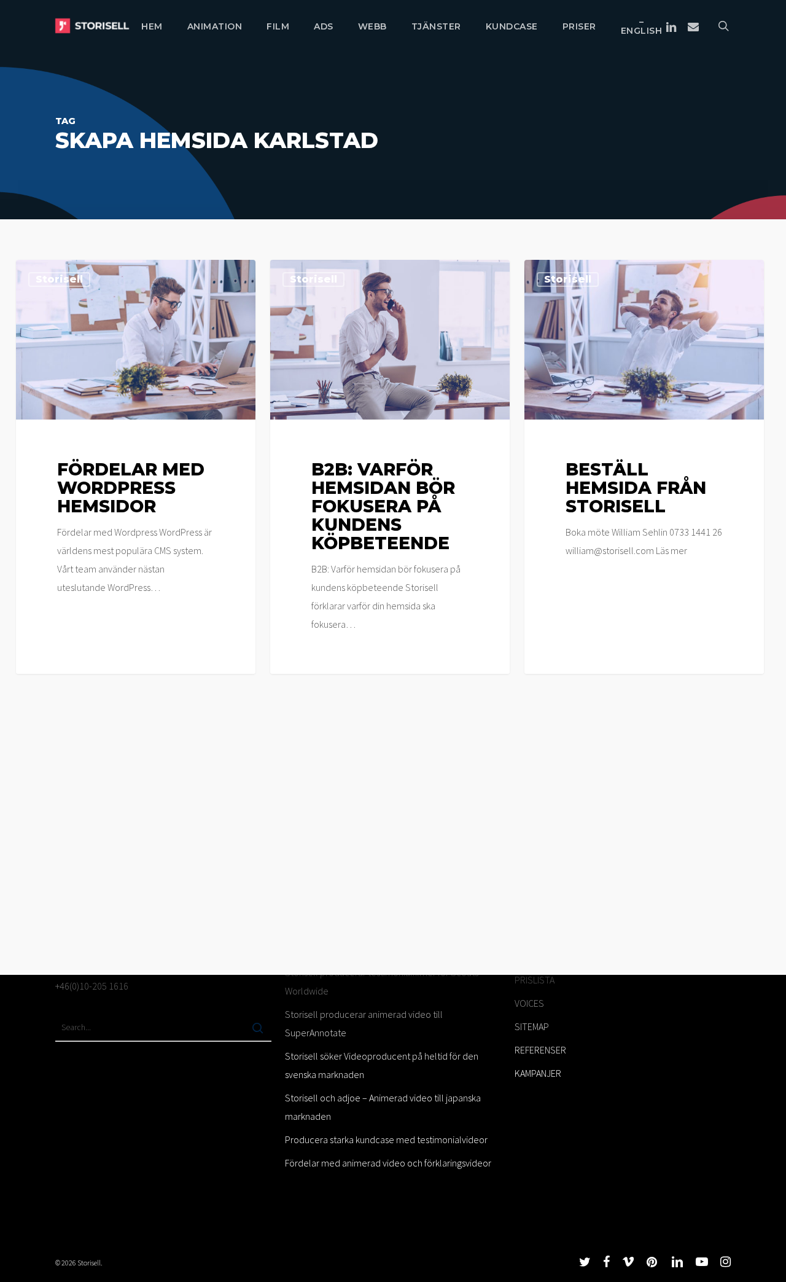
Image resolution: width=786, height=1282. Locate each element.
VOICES (529, 1003)
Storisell (59, 279)
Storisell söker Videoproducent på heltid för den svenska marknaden (381, 1065)
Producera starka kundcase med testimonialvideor (386, 1139)
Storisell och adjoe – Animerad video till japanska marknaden (383, 1107)
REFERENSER (540, 1050)
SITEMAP (532, 1026)
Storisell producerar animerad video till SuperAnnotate (364, 1023)
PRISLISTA (534, 980)
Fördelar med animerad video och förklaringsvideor (388, 1163)
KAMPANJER (538, 1073)
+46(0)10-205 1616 (91, 986)
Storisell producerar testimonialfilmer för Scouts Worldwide (381, 981)
